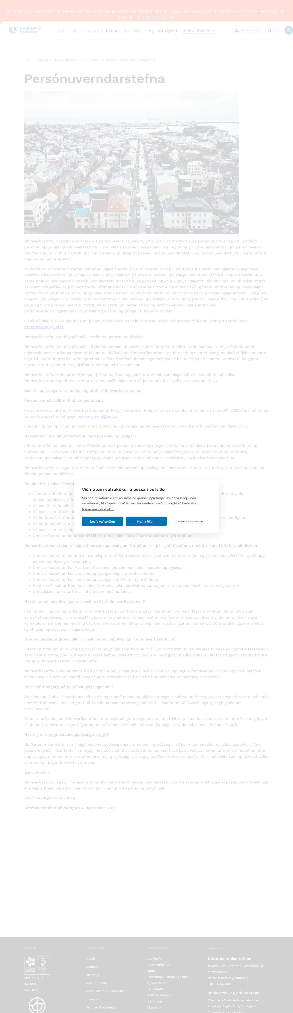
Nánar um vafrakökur (98, 509)
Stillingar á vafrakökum (190, 521)
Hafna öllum (146, 521)
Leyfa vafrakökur (102, 521)
